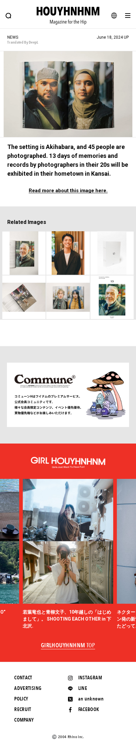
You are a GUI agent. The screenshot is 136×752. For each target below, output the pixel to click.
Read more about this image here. (68, 190)
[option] (68, 554)
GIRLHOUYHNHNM (68, 646)
